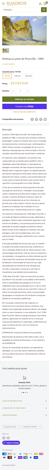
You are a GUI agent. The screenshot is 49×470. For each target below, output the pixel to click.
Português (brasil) (10, 427)
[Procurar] (44, 9)
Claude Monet (8, 64)
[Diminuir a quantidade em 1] (13, 90)
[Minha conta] (40, 3)
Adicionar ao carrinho (24, 99)
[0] (44, 3)
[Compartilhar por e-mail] (45, 119)
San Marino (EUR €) (30, 427)
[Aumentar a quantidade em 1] (27, 90)
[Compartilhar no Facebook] (32, 119)
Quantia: (5, 91)
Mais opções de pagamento (24, 111)
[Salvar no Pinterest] (36, 119)
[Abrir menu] (3, 4)
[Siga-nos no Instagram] (8, 438)
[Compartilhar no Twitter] (40, 119)
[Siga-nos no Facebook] (3, 438)
